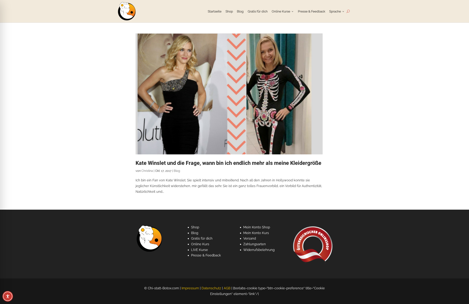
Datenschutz (211, 288)
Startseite (214, 11)
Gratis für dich (258, 11)
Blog (240, 11)
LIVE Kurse (199, 250)
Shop (229, 11)
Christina (147, 171)
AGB (227, 288)
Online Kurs (200, 244)
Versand (249, 238)
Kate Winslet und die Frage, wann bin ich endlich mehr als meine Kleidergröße (228, 163)
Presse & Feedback (311, 11)
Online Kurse (281, 11)
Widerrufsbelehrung (259, 250)
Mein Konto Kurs (256, 233)
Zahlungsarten (254, 244)
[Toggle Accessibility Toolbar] (8, 296)
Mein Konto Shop (256, 227)
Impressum (190, 288)
